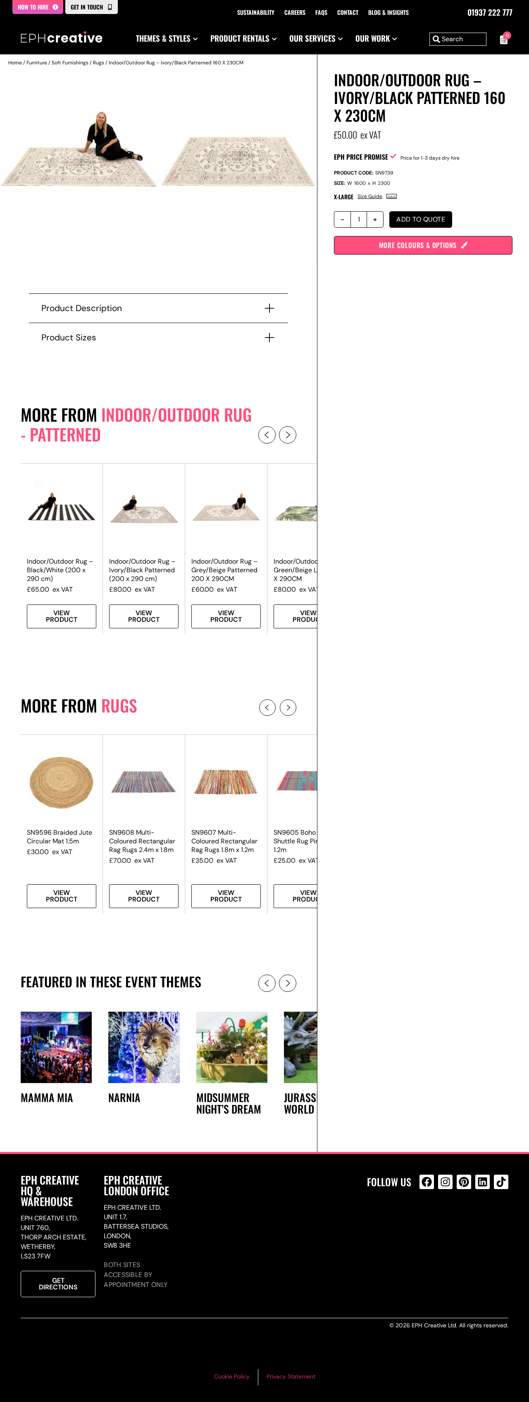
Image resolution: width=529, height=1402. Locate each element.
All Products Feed (428, 1217)
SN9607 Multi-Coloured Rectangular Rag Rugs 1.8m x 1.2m (224, 841)
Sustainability (255, 12)
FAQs (321, 12)
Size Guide (369, 196)
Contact (347, 12)
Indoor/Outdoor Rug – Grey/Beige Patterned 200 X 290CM (224, 570)
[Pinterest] (464, 1182)
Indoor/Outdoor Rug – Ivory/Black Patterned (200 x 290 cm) (142, 570)
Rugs (98, 62)
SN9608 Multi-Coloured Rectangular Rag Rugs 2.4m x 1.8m (142, 841)
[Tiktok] (501, 1182)
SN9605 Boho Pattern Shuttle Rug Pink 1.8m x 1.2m (308, 841)
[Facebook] (426, 1182)
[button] (267, 435)
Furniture (36, 62)
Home (15, 62)
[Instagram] (445, 1182)
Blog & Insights (388, 12)
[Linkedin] (482, 1182)
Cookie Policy (232, 1376)
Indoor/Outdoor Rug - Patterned (136, 424)
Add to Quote (420, 219)
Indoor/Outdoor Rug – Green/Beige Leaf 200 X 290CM (307, 570)
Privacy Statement (291, 1376)
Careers (294, 12)
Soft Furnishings (70, 62)
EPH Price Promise (361, 157)
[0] (501, 39)
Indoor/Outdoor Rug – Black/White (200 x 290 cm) (60, 570)
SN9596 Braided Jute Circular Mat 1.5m (59, 836)
